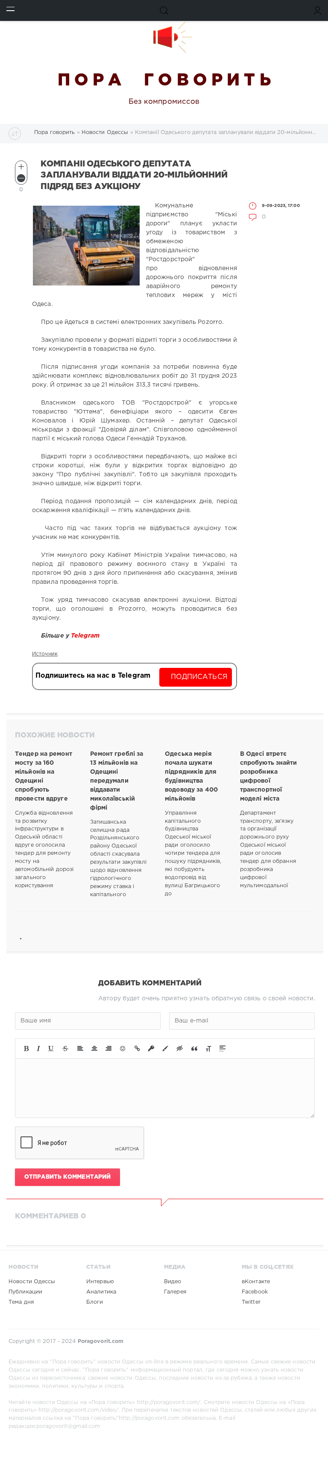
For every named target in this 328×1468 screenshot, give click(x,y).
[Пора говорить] (164, 37)
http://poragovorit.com (149, 1418)
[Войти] (317, 10)
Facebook (255, 1292)
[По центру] (94, 1048)
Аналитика (101, 1292)
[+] (21, 166)
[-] (21, 178)
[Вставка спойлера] (222, 1048)
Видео (173, 1281)
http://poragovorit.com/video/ (78, 1410)
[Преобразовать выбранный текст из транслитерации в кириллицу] (208, 1048)
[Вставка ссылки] (137, 1048)
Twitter (251, 1302)
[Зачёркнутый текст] (65, 1048)
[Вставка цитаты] (194, 1048)
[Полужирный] (26, 1048)
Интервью (100, 1281)
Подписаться (199, 677)
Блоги (94, 1302)
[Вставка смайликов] (123, 1048)
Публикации (25, 1292)
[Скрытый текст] (180, 1048)
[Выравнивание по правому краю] (108, 1048)
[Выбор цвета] (165, 1048)
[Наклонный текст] (38, 1048)
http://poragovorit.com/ (169, 1402)
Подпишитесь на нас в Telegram (92, 676)
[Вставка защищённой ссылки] (151, 1048)
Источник (45, 654)
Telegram (86, 636)
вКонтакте (256, 1281)
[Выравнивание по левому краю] (80, 1048)
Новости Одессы (32, 1281)
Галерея (175, 1292)
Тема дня (21, 1302)
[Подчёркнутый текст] (51, 1048)
